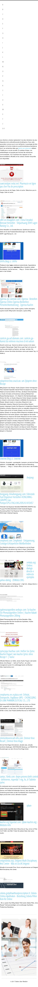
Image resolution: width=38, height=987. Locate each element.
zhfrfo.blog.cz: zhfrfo (8, 261)
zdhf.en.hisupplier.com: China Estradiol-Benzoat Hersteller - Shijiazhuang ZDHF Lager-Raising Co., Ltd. (19, 223)
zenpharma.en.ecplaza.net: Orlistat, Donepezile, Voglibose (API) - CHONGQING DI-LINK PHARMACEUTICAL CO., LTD (18, 697)
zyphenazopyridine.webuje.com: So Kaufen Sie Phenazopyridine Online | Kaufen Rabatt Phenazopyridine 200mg (18, 612)
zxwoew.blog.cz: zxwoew (10, 458)
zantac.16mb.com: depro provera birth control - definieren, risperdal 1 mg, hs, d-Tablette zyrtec (19, 779)
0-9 (3, 128)
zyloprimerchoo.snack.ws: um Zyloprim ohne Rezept (18, 382)
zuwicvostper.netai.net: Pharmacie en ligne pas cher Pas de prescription (18, 185)
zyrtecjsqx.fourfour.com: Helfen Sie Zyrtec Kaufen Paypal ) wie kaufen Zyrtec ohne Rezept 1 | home (17, 654)
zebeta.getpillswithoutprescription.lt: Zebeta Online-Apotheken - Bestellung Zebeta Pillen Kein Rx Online (18, 896)
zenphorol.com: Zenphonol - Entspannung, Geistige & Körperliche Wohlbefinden (17, 542)
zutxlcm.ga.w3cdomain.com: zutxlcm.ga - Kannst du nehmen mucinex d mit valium (17, 339)
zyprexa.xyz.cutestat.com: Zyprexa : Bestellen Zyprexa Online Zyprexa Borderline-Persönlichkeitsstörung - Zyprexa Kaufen (18, 302)
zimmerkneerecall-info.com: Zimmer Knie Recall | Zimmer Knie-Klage (17, 739)
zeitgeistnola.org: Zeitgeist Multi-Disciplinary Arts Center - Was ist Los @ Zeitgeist (18, 862)
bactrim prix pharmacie (24, 148)
